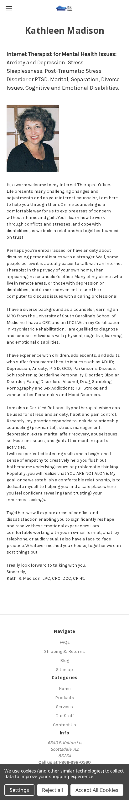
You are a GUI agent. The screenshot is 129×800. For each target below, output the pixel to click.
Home (64, 688)
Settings (19, 790)
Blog (64, 660)
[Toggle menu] (8, 8)
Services (64, 706)
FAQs (64, 642)
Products (64, 697)
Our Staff (64, 715)
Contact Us (64, 725)
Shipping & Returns (64, 651)
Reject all (52, 790)
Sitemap (64, 669)
